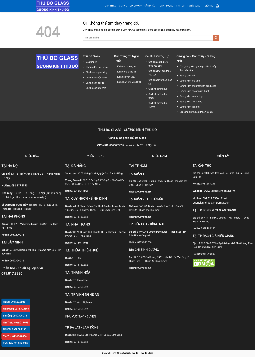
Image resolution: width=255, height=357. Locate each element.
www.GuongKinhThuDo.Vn (220, 190)
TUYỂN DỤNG (193, 6)
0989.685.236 (144, 191)
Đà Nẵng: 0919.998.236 (15, 315)
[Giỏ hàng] (217, 6)
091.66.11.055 (81, 191)
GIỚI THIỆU (110, 6)
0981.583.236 (208, 183)
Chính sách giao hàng (96, 72)
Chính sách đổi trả (95, 82)
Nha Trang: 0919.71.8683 (15, 322)
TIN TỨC (180, 6)
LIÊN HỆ (209, 6)
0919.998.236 (208, 228)
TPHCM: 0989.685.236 (14, 329)
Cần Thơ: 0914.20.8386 (15, 336)
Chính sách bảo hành (96, 77)
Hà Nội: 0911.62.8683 (14, 301)
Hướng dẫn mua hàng (97, 67)
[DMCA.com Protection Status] (204, 262)
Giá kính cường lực (157, 88)
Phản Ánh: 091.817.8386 (15, 343)
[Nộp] (216, 38)
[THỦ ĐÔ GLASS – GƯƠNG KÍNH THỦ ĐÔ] (56, 6)
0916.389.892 (81, 216)
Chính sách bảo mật (96, 88)
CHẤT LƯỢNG (166, 6)
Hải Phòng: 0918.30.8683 (16, 308)
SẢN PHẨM (149, 6)
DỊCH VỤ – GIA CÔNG (129, 6)
